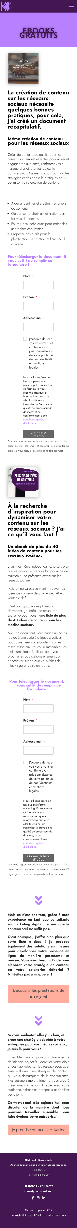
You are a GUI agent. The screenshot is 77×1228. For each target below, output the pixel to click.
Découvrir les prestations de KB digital (38, 994)
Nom (28, 276)
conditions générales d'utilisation (35, 421)
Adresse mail (34, 318)
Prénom (30, 297)
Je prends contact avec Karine (38, 1129)
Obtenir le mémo (38, 434)
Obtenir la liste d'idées (38, 858)
